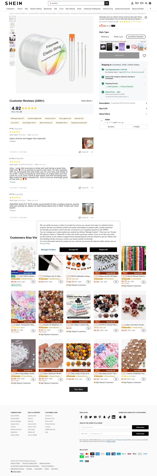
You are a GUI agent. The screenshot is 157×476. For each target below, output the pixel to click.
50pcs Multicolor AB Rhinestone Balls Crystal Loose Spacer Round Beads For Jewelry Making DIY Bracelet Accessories (51, 373)
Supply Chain (15, 424)
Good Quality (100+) (29, 123)
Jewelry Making (33, 13)
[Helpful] (79, 152)
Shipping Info (32, 416)
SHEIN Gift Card (50, 429)
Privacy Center (15, 463)
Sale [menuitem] (26, 9)
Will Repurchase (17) (17, 118)
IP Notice (29, 469)
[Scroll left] (147, 8)
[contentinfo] (114, 455)
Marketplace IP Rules (17, 469)
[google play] (124, 418)
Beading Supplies (63, 13)
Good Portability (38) (34, 118)
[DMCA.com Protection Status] (87, 461)
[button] (146, 3)
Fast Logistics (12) (65, 118)
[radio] (105, 37)
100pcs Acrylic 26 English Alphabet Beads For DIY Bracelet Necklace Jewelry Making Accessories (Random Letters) (106, 276)
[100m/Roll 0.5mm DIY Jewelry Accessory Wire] (140, 47)
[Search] (106, 3)
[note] (23, 272)
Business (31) (79, 118)
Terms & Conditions (47, 466)
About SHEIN (15, 416)
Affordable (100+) (61, 123)
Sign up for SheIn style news (91, 423)
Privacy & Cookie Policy (124, 440)
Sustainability (15, 418)
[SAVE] (144, 55)
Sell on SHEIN (32, 435)
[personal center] (132, 3)
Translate (13, 141)
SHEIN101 (14, 432)
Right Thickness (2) (46, 123)
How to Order (32, 424)
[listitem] (103, 47)
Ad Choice (54, 469)
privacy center (111, 441)
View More (78, 389)
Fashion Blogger (16, 421)
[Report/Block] (92, 152)
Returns (30, 418)
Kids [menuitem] (55, 9)
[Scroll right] (150, 8)
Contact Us (48, 416)
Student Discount (16, 429)
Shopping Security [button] (111, 83)
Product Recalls (50, 424)
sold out (119, 55)
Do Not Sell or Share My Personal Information (25, 466)
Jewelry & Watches (21, 13)
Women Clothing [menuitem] (36, 9)
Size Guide (31, 429)
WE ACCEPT (84, 450)
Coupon (47, 427)
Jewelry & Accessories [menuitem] (122, 9)
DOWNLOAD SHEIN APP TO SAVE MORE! (132, 412)
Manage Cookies (45, 463)
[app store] (120, 418)
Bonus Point (49, 421)
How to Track (32, 427)
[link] (137, 3)
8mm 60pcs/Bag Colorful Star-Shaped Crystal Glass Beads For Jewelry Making (23, 373)
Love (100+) (15, 123)
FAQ (46, 432)
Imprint (47, 469)
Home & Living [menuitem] (108, 9)
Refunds (30, 421)
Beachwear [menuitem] (48, 9)
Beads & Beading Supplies (48, 13)
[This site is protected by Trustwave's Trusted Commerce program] (81, 461)
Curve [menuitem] (61, 9)
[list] (98, 417)
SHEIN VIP (31, 432)
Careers (13, 427)
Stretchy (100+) (50, 118)
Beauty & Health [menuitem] (138, 9)
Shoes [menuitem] (79, 9)
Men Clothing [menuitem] (70, 9)
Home (11, 13)
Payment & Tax (49, 418)
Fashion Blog (15, 435)
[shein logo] (13, 3)
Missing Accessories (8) (79, 123)
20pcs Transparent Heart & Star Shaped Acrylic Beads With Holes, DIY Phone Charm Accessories (23, 325)
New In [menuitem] (20, 9)
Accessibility (38, 469)
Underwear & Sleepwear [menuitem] (92, 9)
